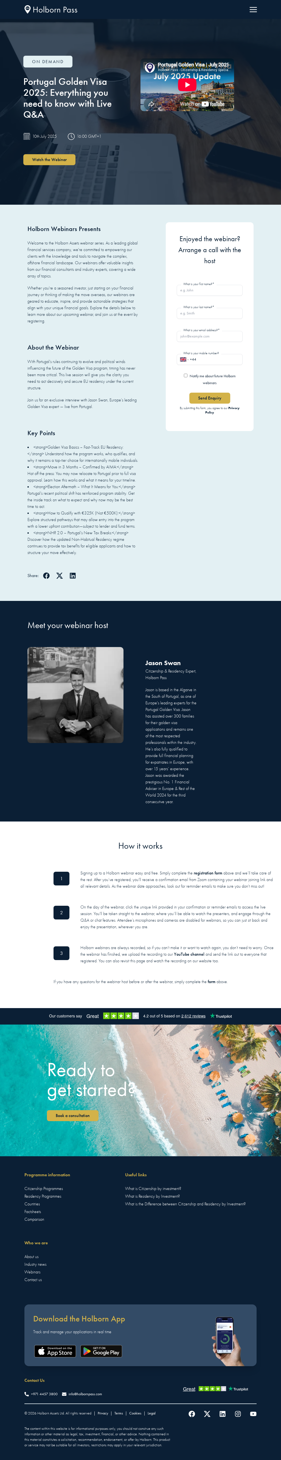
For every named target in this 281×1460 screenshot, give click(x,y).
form (211, 981)
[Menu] (253, 9)
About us (31, 1256)
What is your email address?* (201, 330)
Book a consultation (73, 1115)
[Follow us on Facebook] (192, 1414)
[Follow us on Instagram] (238, 1414)
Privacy (103, 1413)
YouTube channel (189, 954)
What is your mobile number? (201, 353)
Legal (152, 1413)
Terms (118, 1413)
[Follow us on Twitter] (207, 1414)
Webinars (32, 1272)
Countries (32, 1204)
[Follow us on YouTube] (253, 1414)
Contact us (33, 1279)
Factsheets (32, 1211)
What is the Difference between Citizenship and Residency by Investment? (185, 1204)
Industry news (35, 1264)
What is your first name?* (198, 284)
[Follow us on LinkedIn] (222, 1414)
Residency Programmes (42, 1196)
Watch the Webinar (49, 159)
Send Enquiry (209, 398)
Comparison (34, 1219)
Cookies (135, 1413)
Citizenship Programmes (43, 1188)
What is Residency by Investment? (152, 1196)
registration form (208, 873)
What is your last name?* (198, 307)
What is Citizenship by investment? (153, 1188)
